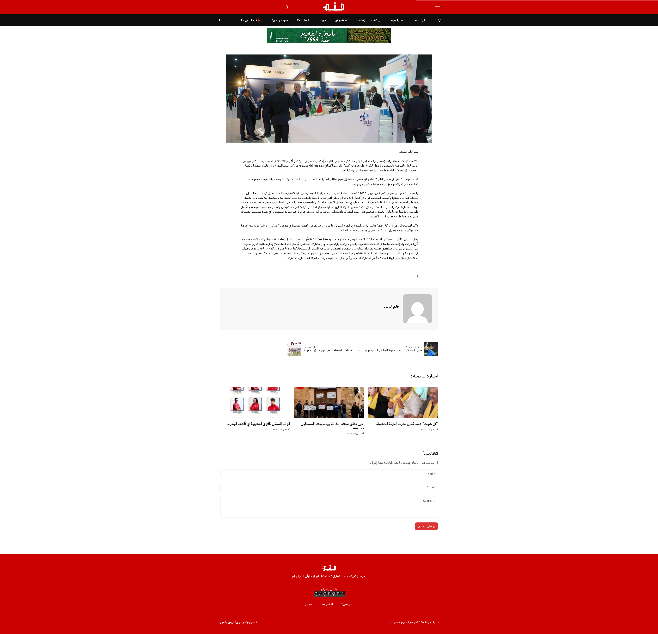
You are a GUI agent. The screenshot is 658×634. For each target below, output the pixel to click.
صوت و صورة (280, 20)
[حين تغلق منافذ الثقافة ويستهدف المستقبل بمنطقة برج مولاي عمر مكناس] (329, 402)
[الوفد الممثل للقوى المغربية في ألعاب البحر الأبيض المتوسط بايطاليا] (255, 402)
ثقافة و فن (341, 20)
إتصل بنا (308, 604)
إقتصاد (360, 20)
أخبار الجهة (397, 20)
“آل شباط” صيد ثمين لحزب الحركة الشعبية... (405, 423)
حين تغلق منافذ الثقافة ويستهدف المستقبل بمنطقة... (332, 426)
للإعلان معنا (327, 604)
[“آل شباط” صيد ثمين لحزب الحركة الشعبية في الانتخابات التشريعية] (403, 402)
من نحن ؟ (346, 604)
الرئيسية (420, 20)
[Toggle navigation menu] (437, 7)
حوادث (322, 20)
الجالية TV (302, 20)
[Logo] (333, 12)
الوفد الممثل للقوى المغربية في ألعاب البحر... (258, 423)
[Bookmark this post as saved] (416, 276)
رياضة (376, 20)
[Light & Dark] (219, 20)
